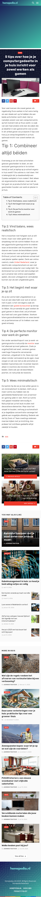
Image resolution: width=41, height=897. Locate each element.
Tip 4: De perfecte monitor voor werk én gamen (21, 210)
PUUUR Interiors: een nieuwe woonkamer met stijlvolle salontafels (16, 781)
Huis (20, 52)
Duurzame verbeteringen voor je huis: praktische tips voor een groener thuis (18, 713)
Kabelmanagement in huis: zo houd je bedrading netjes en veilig (20, 582)
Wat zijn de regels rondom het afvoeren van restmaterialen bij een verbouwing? (20, 678)
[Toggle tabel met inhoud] (34, 198)
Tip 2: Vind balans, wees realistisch (22, 201)
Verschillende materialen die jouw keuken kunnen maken (19, 814)
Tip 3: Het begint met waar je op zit (21, 205)
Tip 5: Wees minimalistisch (19, 215)
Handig (7, 553)
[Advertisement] (20, 27)
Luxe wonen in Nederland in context (15, 605)
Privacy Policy (20, 891)
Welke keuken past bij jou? (15, 845)
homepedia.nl (16, 888)
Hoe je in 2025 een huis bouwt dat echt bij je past (14, 631)
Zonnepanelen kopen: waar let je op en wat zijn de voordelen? (20, 747)
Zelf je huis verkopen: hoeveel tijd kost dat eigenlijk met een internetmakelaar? (16, 618)
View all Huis (19, 856)
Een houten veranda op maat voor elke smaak (16, 594)
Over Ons (27, 888)
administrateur (10, 684)
